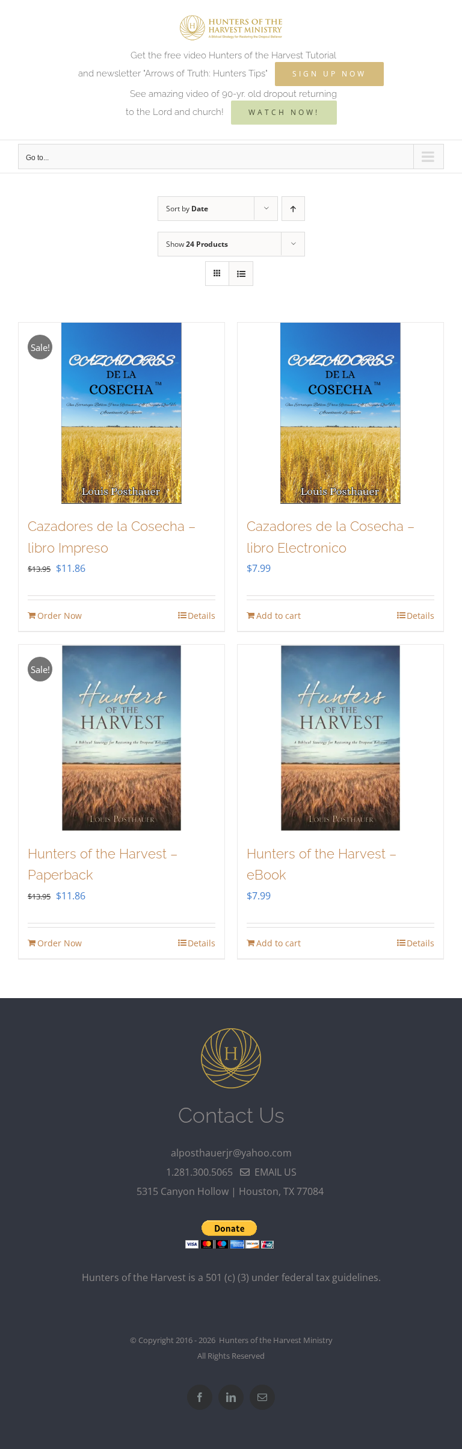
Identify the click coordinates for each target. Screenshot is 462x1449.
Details (201, 615)
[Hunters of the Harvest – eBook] (340, 738)
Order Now (59, 615)
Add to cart (278, 615)
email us (273, 1172)
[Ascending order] (293, 208)
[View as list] (241, 273)
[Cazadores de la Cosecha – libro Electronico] (340, 413)
